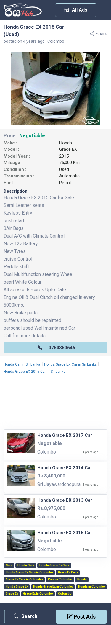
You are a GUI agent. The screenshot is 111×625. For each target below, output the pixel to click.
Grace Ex (12, 593)
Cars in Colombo (60, 579)
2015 (64, 156)
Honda (65, 142)
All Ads (79, 10)
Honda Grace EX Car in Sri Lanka (70, 364)
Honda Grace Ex (17, 586)
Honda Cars (25, 565)
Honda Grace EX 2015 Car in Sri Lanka (34, 371)
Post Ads (84, 616)
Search (29, 616)
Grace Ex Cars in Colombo (24, 579)
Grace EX (68, 149)
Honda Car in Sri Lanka (22, 364)
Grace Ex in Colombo (38, 593)
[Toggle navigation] (102, 10)
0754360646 (62, 347)
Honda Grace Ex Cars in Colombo (29, 572)
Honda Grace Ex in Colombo (53, 586)
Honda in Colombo (91, 586)
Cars (9, 565)
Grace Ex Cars (68, 572)
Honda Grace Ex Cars (54, 565)
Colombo (65, 593)
